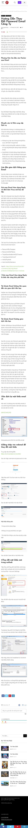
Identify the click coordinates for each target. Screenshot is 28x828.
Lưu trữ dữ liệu (4, 817)
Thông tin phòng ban (6, 819)
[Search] (15, 2)
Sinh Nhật (12, 777)
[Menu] (3, 2)
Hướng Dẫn (8, 15)
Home (2, 11)
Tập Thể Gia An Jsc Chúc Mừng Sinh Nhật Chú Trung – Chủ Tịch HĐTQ (18, 763)
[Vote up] (7, 32)
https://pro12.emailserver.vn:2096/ (11, 454)
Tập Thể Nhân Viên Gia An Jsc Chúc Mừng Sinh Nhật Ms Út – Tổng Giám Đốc (18, 774)
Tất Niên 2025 (14, 746)
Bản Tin (6, 11)
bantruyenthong (4, 27)
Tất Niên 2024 (14, 754)
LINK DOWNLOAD (6, 412)
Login (25, 705)
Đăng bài (19, 2)
